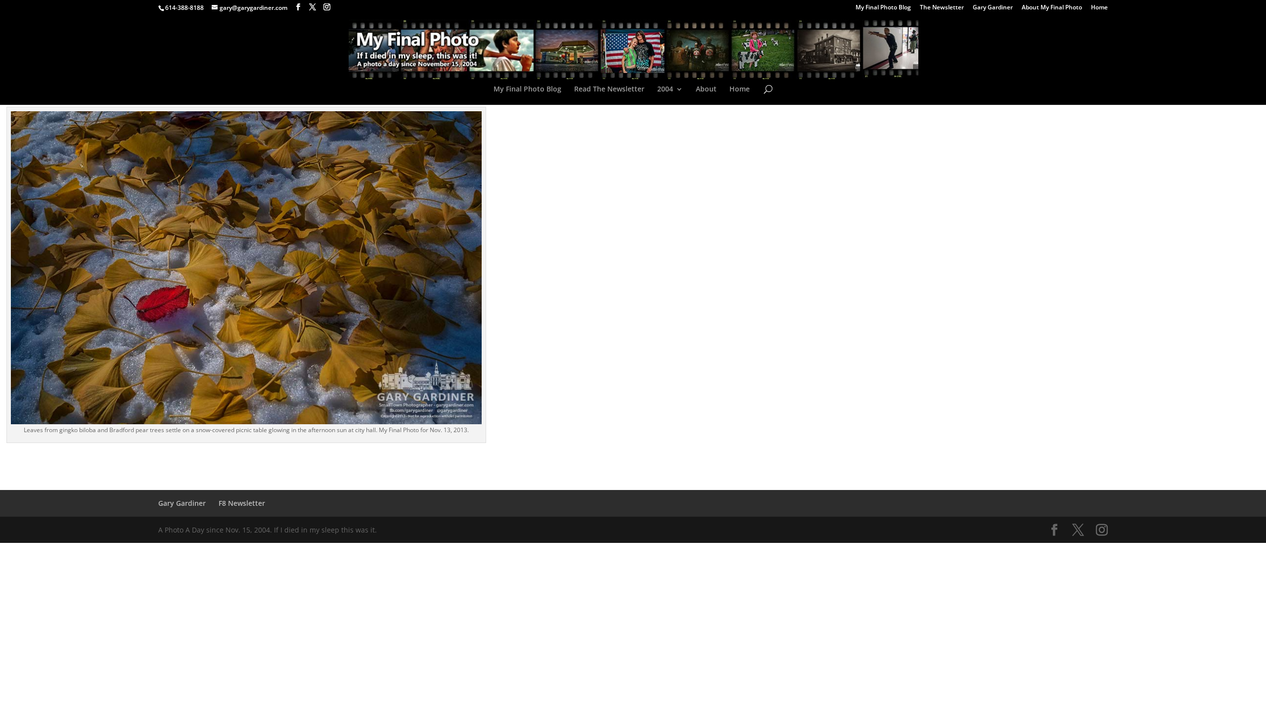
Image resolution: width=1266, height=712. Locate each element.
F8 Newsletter (242, 503)
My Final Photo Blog (883, 7)
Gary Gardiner (993, 7)
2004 (665, 89)
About (706, 89)
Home (1099, 7)
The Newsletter (942, 7)
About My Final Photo (1052, 7)
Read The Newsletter (609, 89)
